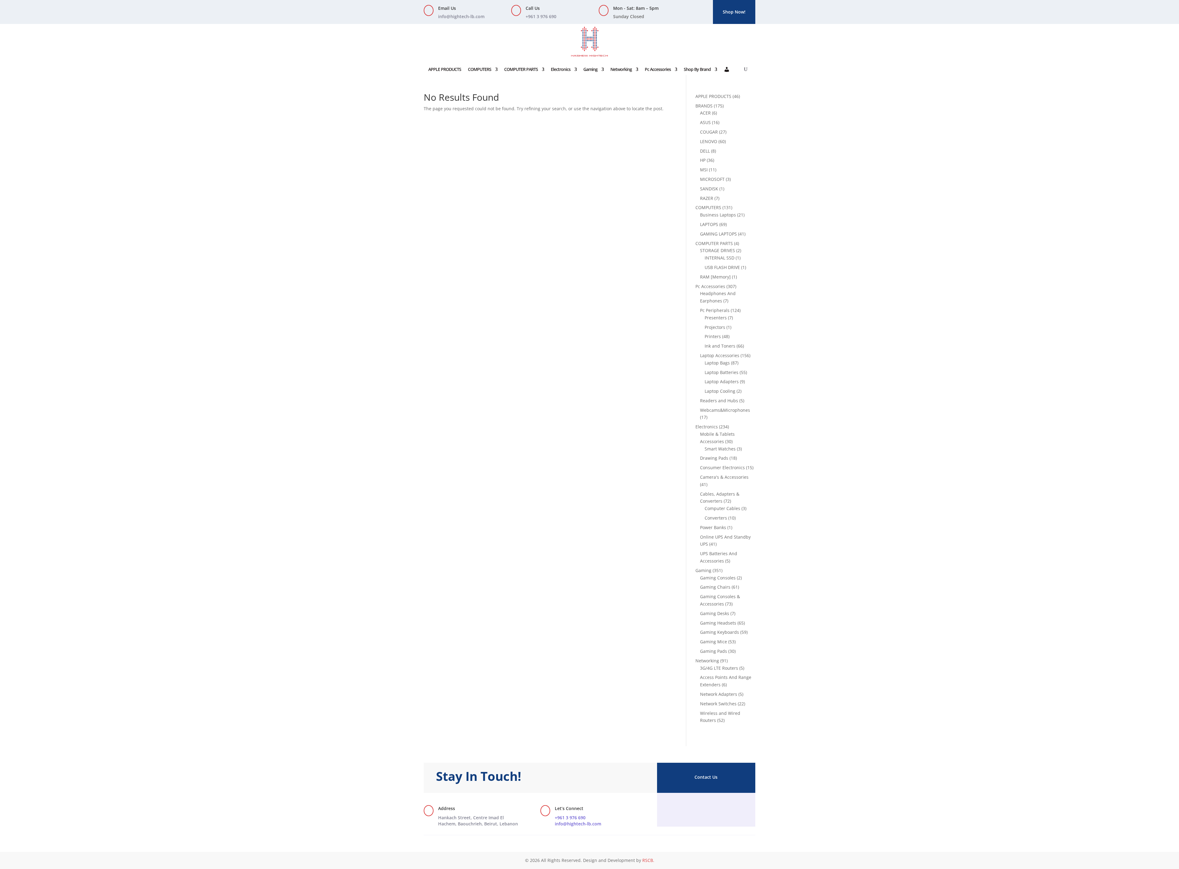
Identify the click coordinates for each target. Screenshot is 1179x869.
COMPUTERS (479, 69)
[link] (478, 821)
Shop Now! (734, 12)
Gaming (590, 69)
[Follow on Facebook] (694, 809)
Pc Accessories (658, 69)
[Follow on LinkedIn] (718, 809)
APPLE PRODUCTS (444, 69)
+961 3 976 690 (570, 817)
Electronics (560, 69)
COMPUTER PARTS (521, 69)
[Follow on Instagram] (706, 809)
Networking (621, 69)
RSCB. (648, 860)
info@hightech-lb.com (461, 16)
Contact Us (706, 777)
